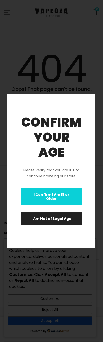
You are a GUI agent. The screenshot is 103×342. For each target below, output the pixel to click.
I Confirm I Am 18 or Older (52, 196)
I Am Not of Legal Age (52, 218)
